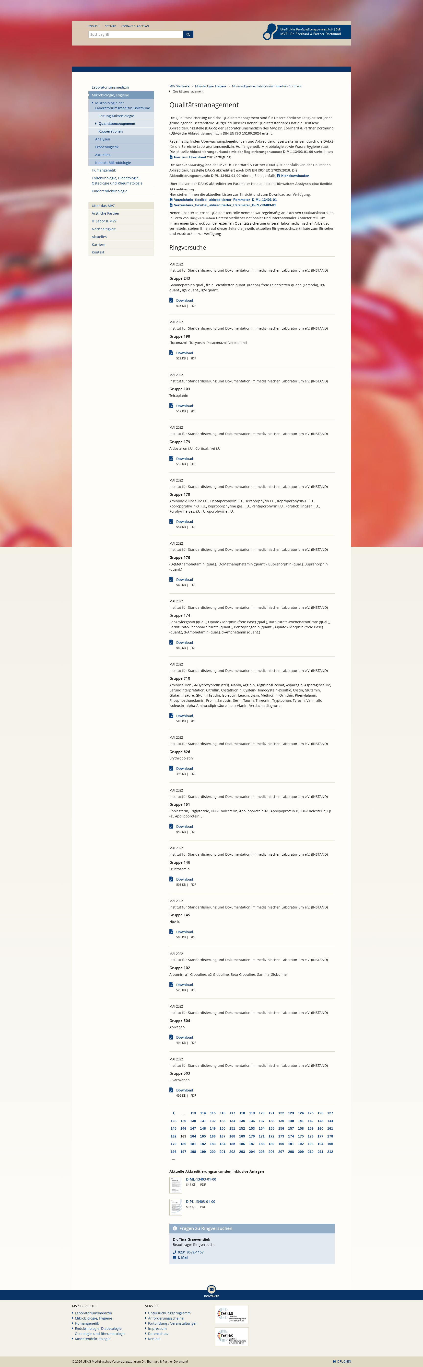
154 (262, 1128)
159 (311, 1128)
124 (301, 1113)
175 (301, 1136)
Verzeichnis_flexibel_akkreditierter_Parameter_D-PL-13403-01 (225, 205)
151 (232, 1128)
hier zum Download (190, 157)
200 (213, 1152)
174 (291, 1136)
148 (203, 1128)
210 (311, 1152)
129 (183, 1121)
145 (173, 1128)
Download (184, 300)
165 (203, 1136)
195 (330, 1144)
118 (242, 1113)
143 (320, 1121)
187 (252, 1144)
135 (242, 1121)
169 (242, 1136)
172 (271, 1136)
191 (291, 1144)
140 (291, 1121)
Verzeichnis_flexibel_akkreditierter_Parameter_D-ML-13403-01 (225, 200)
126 (320, 1113)
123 (291, 1113)
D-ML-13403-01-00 (201, 1179)
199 (203, 1152)
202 (232, 1152)
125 (311, 1113)
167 (222, 1136)
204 (252, 1152)
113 (193, 1113)
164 (193, 1136)
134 (232, 1121)
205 (262, 1152)
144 (330, 1121)
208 (291, 1152)
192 (301, 1144)
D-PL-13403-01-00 (200, 1201)
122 (281, 1113)
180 (183, 1144)
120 (262, 1113)
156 (281, 1128)
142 (311, 1121)
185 (232, 1144)
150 (222, 1128)
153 (252, 1128)
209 (301, 1152)
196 (173, 1152)
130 (193, 1121)
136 (252, 1121)
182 (203, 1144)
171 (262, 1136)
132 (213, 1121)
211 (320, 1152)
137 (262, 1121)
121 (271, 1113)
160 (320, 1128)
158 (301, 1128)
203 (242, 1152)
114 (203, 1113)
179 (173, 1144)
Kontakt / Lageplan (135, 26)
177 (320, 1136)
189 (271, 1144)
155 (271, 1128)
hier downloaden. (295, 176)
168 (232, 1136)
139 (281, 1121)
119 (252, 1113)
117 (232, 1113)
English (93, 26)
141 (301, 1121)
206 (271, 1152)
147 (193, 1128)
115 (213, 1113)
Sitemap (110, 26)
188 (262, 1144)
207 (281, 1152)
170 (252, 1136)
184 (222, 1144)
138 (271, 1121)
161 (330, 1128)
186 (242, 1144)
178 (330, 1136)
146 (183, 1128)
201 (222, 1152)
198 (193, 1152)
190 (281, 1144)
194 (320, 1144)
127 (330, 1113)
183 (213, 1144)
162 (173, 1136)
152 (242, 1128)
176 (311, 1136)
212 (330, 1152)
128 (173, 1121)
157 (291, 1128)
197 (183, 1152)
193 (311, 1144)
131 (203, 1121)
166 (213, 1136)
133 (222, 1121)
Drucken (344, 1361)
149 (213, 1128)
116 (222, 1113)
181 (193, 1144)
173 (281, 1136)
